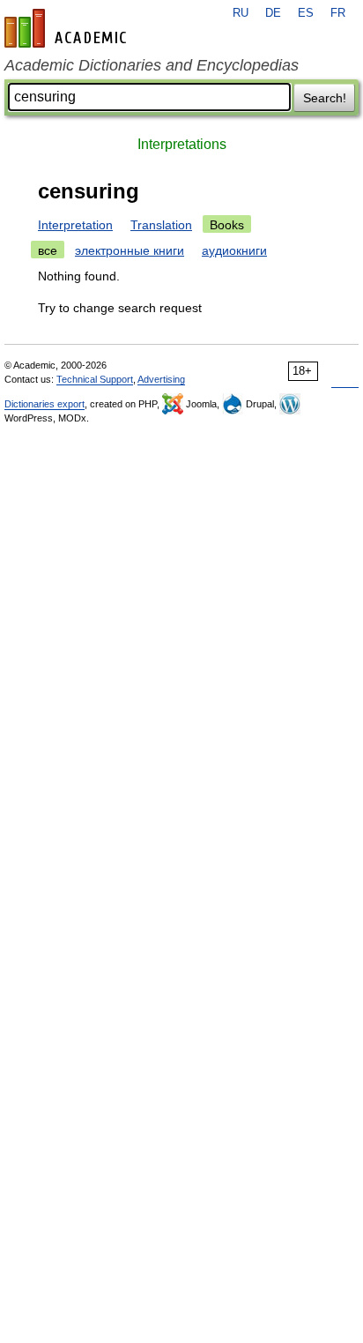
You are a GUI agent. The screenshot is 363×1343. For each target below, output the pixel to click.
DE (273, 13)
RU (240, 13)
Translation (161, 225)
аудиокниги (234, 250)
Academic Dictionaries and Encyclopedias (151, 65)
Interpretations (181, 144)
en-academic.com (67, 28)
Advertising (161, 379)
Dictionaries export (44, 404)
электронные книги (129, 250)
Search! (324, 98)
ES (306, 13)
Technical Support (94, 379)
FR (337, 13)
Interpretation (75, 225)
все (47, 250)
